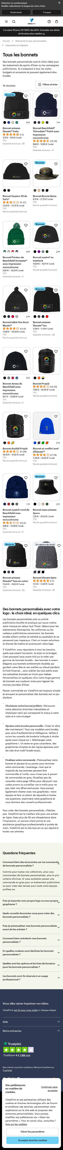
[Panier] (56, 21)
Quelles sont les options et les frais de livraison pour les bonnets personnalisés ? (29, 965)
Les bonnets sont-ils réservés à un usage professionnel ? (25, 978)
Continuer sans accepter (49, 1088)
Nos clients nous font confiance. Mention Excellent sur (28, 1068)
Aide (5, 1021)
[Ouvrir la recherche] (13, 21)
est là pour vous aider (26, 1010)
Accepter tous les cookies (32, 1140)
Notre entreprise (12, 1030)
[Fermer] (59, 2)
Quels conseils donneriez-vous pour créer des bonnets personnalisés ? (28, 915)
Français (47, 12)
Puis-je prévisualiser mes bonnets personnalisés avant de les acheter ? (30, 927)
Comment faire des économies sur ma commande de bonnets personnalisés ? (31, 864)
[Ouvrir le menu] (6, 21)
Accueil (6, 41)
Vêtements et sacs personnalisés (30, 41)
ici (44, 33)
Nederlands (16, 12)
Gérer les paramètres (33, 1131)
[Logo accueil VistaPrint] (31, 21)
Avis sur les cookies (16, 1124)
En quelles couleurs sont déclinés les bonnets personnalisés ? (28, 952)
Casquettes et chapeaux (16, 45)
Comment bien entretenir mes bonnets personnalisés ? (25, 940)
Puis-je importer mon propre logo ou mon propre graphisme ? (30, 902)
